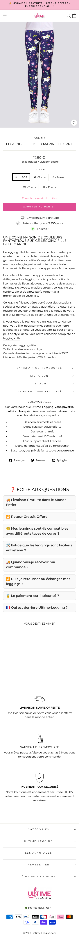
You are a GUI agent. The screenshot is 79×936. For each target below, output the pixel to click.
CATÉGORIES (38, 829)
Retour (39, 383)
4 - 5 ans (21, 177)
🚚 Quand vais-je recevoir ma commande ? (30, 564)
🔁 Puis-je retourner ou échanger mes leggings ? (38, 581)
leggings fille (11, 338)
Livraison (39, 376)
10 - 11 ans (29, 187)
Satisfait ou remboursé (39, 368)
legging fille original (16, 329)
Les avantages (38, 853)
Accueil (38, 137)
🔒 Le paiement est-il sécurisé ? (32, 596)
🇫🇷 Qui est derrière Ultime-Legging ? (37, 608)
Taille (39, 169)
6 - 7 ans (40, 177)
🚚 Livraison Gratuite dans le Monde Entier (36, 502)
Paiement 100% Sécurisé (39, 391)
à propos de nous (38, 876)
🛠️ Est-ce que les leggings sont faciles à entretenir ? (39, 547)
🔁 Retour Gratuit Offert (26, 517)
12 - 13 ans (49, 187)
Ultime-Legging (38, 841)
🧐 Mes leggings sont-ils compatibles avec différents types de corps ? (37, 531)
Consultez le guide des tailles (39, 198)
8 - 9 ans (58, 177)
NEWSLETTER (38, 864)
